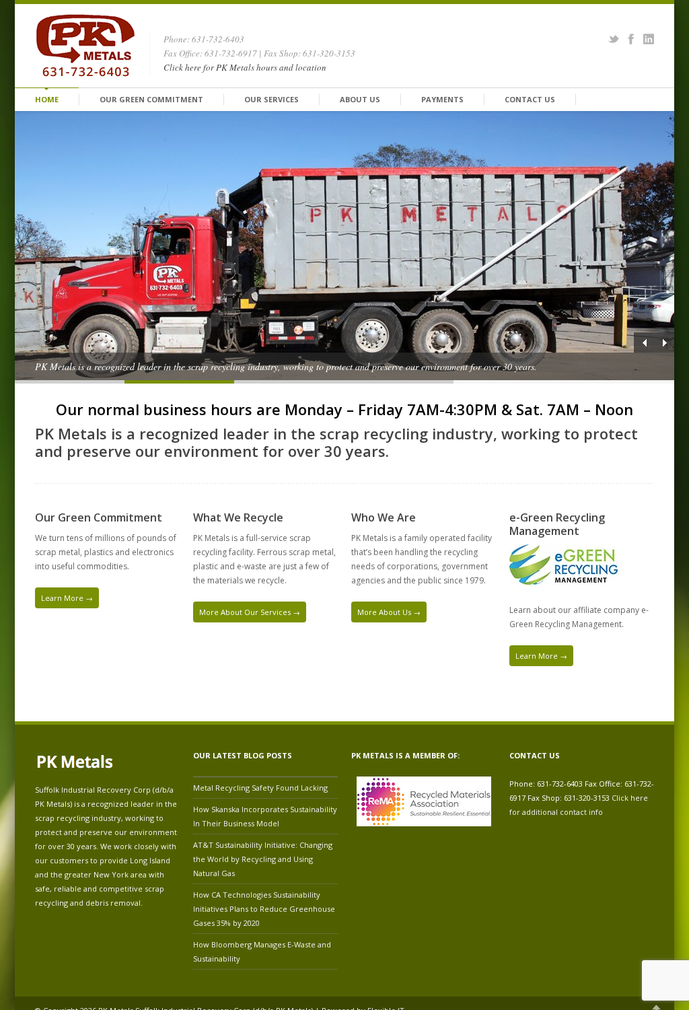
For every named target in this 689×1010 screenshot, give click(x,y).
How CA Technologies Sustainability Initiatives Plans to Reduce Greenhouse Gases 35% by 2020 (264, 909)
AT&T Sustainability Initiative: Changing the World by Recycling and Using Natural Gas (262, 859)
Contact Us (530, 99)
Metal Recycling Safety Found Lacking (260, 788)
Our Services (271, 99)
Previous (644, 342)
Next (664, 342)
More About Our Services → (249, 612)
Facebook (631, 39)
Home (47, 99)
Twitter (613, 39)
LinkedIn (648, 39)
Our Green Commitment (151, 99)
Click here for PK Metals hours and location (245, 67)
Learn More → (67, 598)
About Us (360, 99)
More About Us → (389, 612)
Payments (442, 99)
